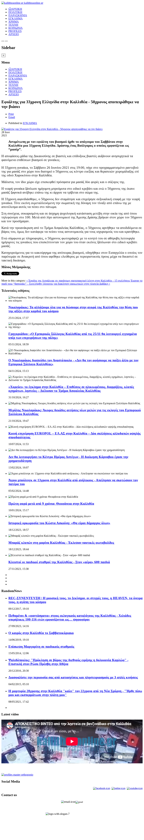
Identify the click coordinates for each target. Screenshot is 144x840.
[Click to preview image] (52, 129)
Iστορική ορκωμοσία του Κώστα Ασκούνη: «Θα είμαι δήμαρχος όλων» (59, 523)
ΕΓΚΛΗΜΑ (15, 18)
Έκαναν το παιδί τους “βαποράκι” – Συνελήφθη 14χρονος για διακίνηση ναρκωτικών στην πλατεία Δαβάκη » (71, 282)
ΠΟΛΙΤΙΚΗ (15, 12)
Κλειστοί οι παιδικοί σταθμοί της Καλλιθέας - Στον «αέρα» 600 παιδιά (59, 562)
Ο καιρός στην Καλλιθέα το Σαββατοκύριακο (41, 633)
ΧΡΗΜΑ (13, 21)
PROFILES (15, 31)
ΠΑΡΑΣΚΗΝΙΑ (17, 15)
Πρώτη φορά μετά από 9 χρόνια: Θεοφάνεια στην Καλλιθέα (51, 503)
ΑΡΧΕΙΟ (13, 34)
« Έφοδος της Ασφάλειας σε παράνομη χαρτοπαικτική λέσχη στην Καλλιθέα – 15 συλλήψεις (78, 280)
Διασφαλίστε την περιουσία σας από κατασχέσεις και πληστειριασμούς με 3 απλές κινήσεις (73, 677)
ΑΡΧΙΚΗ (16, 8)
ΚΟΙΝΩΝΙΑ (15, 27)
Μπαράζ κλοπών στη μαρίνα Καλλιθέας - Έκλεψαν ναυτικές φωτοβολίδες (61, 542)
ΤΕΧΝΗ (13, 24)
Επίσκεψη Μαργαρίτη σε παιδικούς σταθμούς (41, 646)
